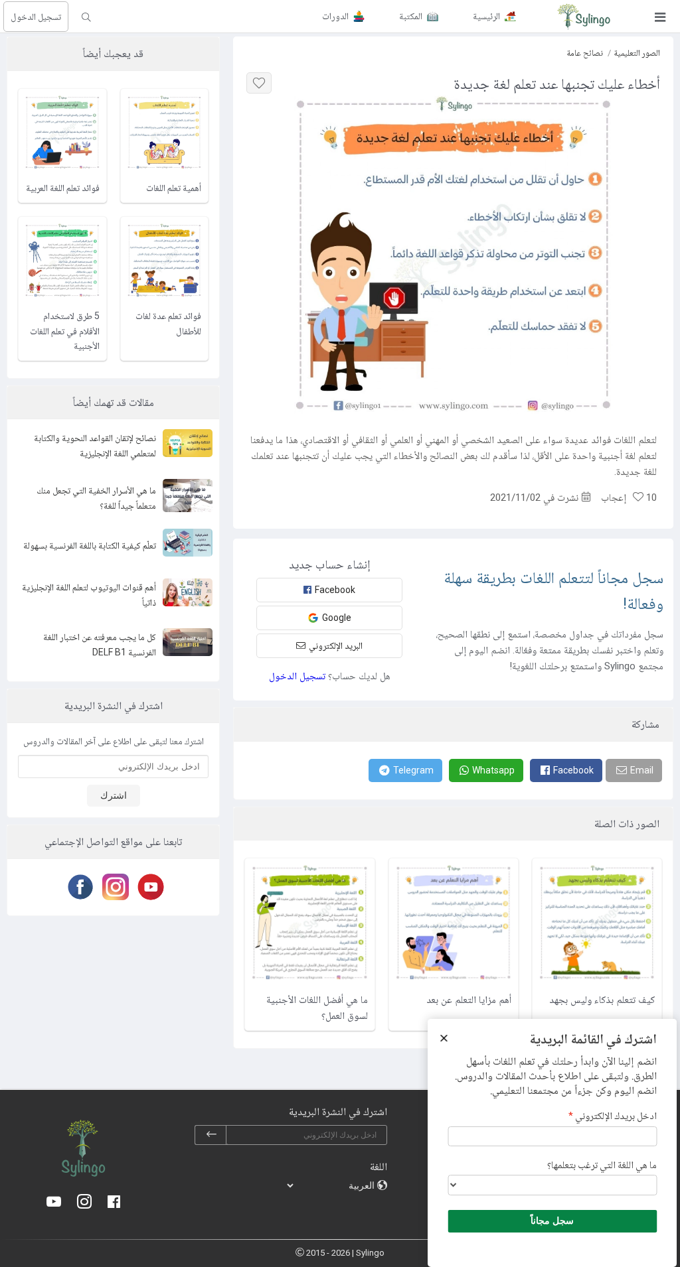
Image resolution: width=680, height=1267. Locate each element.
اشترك (113, 795)
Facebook (335, 589)
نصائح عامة (584, 53)
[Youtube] (148, 886)
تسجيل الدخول (36, 16)
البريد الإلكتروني (336, 645)
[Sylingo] (583, 16)
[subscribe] (211, 1135)
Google (336, 617)
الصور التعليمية (637, 53)
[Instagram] (113, 886)
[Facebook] (78, 886)
